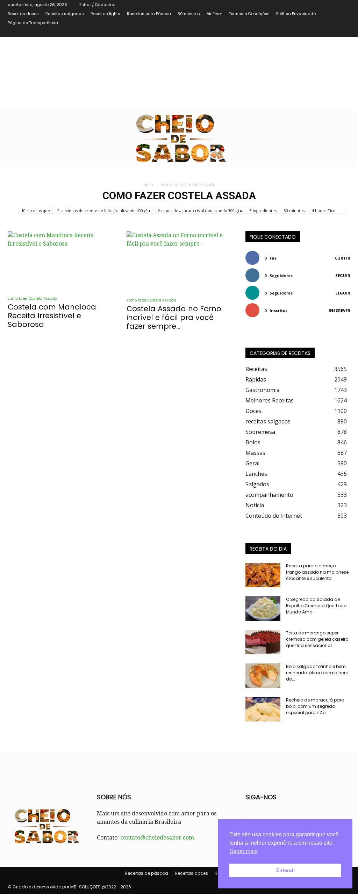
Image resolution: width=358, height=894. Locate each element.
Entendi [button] (285, 870)
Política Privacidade (296, 13)
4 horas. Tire (323, 210)
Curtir (342, 258)
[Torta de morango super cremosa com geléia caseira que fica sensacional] (262, 642)
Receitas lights (105, 13)
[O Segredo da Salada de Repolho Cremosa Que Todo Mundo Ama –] (262, 608)
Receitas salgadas (64, 13)
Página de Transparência (33, 23)
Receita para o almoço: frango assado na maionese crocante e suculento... (317, 572)
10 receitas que (35, 210)
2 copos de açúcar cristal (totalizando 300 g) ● (200, 210)
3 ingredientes (263, 210)
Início (148, 185)
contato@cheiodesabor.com (157, 837)
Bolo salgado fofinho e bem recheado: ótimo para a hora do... (317, 672)
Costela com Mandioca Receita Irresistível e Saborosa (52, 315)
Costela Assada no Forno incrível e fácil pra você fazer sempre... (174, 317)
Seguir (342, 275)
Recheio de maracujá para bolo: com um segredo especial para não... (315, 706)
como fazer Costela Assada (32, 298)
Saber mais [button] (243, 851)
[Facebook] (310, 32)
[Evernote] (299, 32)
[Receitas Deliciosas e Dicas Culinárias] (179, 138)
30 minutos (189, 13)
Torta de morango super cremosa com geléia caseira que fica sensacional (317, 639)
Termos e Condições (249, 13)
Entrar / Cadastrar (97, 4)
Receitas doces (23, 13)
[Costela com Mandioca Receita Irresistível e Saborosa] (60, 260)
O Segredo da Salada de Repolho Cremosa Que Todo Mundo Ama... (316, 605)
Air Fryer (214, 13)
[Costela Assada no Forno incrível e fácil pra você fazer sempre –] (179, 261)
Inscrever (339, 310)
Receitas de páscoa (146, 873)
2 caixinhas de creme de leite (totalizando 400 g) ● (104, 210)
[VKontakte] (333, 32)
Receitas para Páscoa (149, 13)
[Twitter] (322, 32)
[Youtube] (345, 32)
